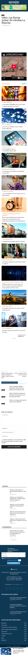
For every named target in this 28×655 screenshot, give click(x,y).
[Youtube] (21, 588)
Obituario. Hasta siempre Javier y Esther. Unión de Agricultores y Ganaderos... (18, 513)
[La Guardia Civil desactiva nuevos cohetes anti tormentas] (5, 613)
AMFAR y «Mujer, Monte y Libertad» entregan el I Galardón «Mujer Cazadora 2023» (7, 375)
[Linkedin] (16, 28)
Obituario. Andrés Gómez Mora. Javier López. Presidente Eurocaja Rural (18, 520)
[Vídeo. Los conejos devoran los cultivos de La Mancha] (5, 401)
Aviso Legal (9, 646)
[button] (2, 2)
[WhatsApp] (12, 28)
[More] (19, 28)
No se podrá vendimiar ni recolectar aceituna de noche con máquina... (18, 606)
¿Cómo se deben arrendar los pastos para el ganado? (20, 375)
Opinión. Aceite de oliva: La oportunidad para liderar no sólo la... (18, 491)
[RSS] (14, 588)
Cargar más (13, 539)
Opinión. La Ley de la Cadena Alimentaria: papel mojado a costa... (17, 506)
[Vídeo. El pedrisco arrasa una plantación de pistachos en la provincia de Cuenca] (5, 395)
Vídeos (6, 13)
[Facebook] (2, 28)
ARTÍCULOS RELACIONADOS (9, 382)
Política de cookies (16, 646)
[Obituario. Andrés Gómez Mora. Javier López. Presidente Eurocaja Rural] (5, 520)
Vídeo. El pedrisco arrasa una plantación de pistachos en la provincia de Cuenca (17, 395)
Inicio (2, 13)
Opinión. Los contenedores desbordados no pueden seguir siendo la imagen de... (17, 499)
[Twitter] (6, 28)
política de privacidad (14, 558)
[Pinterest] (9, 28)
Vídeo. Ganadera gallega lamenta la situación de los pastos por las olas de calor (16, 388)
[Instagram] (10, 588)
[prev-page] (2, 407)
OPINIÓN (5, 486)
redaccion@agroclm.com (17, 584)
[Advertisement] (14, 348)
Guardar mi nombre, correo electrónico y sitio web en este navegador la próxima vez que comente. (13, 441)
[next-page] (5, 407)
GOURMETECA (6, 527)
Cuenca (3, 396)
